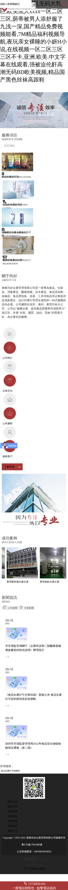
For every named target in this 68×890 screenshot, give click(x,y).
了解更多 (9, 466)
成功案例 (12, 811)
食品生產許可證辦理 (10, 771)
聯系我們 (12, 826)
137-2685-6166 (34, 868)
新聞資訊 (12, 816)
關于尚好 (12, 802)
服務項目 (12, 806)
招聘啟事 (12, 821)
